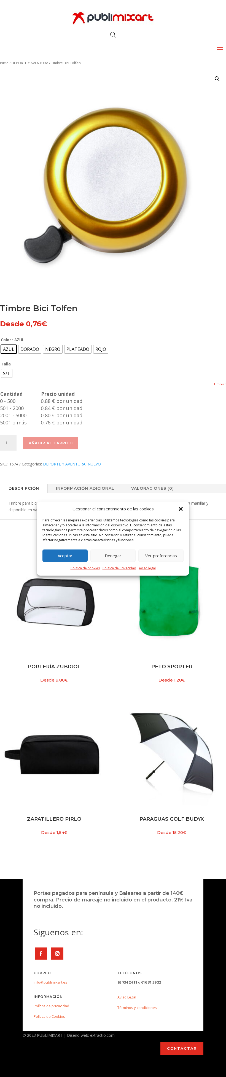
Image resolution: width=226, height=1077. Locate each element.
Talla (6, 364)
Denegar (113, 555)
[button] (181, 509)
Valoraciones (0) (152, 488)
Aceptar (65, 555)
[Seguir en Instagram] (57, 953)
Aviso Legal (126, 997)
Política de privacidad (51, 1005)
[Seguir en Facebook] (41, 953)
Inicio (4, 62)
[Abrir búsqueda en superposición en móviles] (113, 34)
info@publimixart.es (50, 982)
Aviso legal (147, 568)
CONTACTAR (182, 1048)
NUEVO (94, 464)
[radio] (8, 349)
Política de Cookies (49, 1016)
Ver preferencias (161, 555)
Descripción (24, 488)
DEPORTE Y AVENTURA (30, 62)
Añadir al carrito (51, 443)
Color (6, 339)
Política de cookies (85, 568)
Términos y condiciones (137, 1007)
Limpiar (220, 384)
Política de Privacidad (119, 568)
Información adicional (85, 488)
